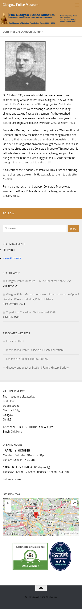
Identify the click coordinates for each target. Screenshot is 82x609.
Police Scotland (15, 341)
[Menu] (77, 5)
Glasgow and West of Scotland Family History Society (37, 367)
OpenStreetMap (70, 533)
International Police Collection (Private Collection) (35, 350)
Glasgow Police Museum (20, 4)
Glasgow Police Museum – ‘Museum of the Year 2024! (38, 281)
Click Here (16, 431)
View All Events (12, 258)
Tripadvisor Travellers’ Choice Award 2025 (30, 312)
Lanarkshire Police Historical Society (27, 359)
